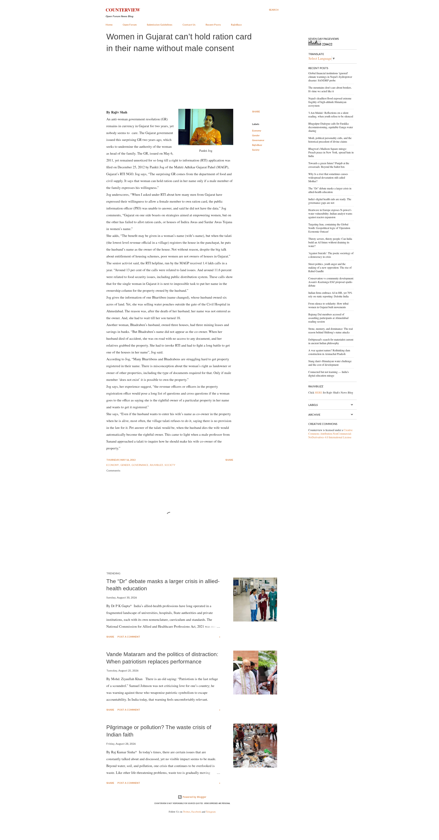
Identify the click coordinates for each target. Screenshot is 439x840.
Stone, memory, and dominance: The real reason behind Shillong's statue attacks (330, 330)
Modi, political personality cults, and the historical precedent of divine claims (330, 139)
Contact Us (188, 24)
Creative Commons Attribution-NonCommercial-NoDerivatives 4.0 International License (330, 433)
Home (109, 24)
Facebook (196, 811)
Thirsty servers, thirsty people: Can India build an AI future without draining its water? (330, 242)
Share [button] (256, 111)
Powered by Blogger (194, 797)
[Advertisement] (192, 81)
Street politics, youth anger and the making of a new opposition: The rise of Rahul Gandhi (330, 267)
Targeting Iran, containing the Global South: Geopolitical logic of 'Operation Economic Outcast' (329, 227)
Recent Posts (213, 24)
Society (255, 149)
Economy (256, 130)
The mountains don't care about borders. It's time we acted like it (330, 89)
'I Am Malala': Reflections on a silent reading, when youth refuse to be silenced (330, 114)
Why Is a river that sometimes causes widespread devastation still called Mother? (328, 177)
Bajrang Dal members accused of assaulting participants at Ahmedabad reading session (328, 317)
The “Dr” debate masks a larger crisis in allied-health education (329, 190)
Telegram (211, 811)
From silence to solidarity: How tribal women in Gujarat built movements (328, 305)
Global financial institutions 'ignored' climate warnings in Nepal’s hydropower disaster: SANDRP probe (330, 76)
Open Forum (130, 24)
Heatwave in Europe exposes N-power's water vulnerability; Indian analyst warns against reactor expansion (330, 213)
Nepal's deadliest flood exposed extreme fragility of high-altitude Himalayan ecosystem (329, 101)
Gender (256, 135)
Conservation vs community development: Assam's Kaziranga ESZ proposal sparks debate (331, 281)
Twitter (186, 811)
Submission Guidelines (159, 24)
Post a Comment (128, 636)
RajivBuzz (236, 24)
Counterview (123, 10)
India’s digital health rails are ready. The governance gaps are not (329, 200)
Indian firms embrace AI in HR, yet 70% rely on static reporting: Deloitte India (330, 294)
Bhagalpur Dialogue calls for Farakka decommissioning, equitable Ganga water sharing (330, 127)
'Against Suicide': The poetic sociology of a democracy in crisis (330, 254)
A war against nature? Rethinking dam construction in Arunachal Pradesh (329, 352)
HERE (318, 392)
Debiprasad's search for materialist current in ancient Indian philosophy (330, 341)
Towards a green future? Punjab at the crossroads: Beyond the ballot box (328, 164)
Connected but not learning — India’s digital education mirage (328, 373)
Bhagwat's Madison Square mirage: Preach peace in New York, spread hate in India (331, 152)
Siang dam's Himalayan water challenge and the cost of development (330, 362)
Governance (258, 140)
